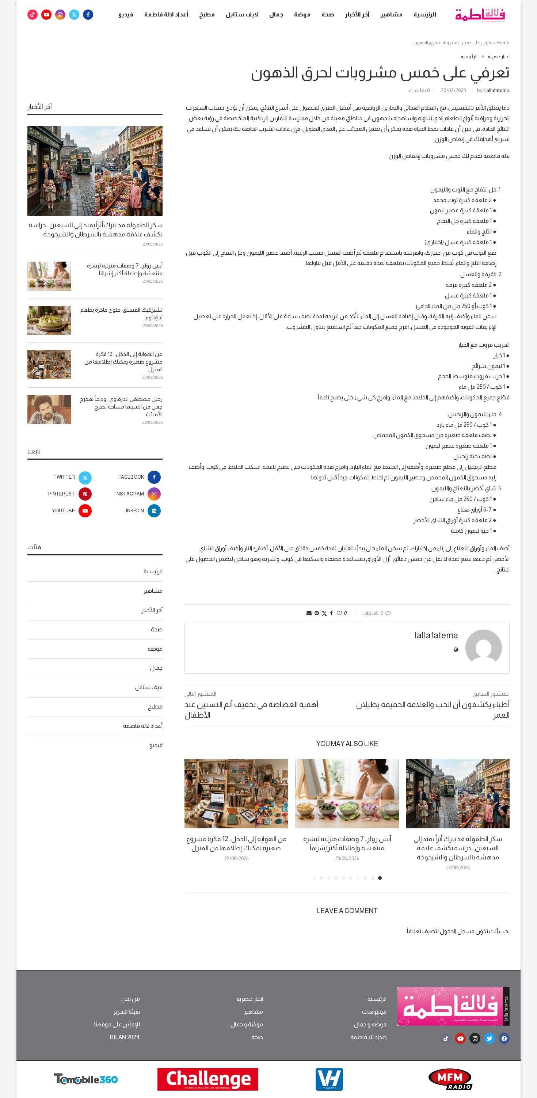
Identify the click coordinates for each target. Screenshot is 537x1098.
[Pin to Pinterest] (317, 613)
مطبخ (207, 14)
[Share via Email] (309, 613)
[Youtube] (46, 15)
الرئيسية (425, 14)
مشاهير (392, 14)
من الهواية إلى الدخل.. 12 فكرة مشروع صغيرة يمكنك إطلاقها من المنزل (123, 361)
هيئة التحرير (126, 1012)
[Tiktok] (32, 15)
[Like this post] (339, 613)
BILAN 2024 (125, 1037)
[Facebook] (88, 15)
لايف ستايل (242, 14)
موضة (302, 14)
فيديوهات (374, 1012)
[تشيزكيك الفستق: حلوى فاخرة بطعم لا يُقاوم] (49, 320)
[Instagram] (60, 15)
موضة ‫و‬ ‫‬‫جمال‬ (370, 1024)
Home (503, 42)
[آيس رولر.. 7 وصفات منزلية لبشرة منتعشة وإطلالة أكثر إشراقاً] (347, 793)
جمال (276, 14)
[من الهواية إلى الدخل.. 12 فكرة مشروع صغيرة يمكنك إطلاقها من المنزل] (236, 793)
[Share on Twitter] (324, 613)
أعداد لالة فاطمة (166, 14)
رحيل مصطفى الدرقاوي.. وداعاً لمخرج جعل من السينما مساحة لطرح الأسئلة (121, 406)
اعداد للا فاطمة (368, 1037)
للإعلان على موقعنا (117, 1024)
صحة (327, 14)
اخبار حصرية (249, 999)
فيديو (125, 14)
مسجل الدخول (457, 931)
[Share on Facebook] (331, 613)
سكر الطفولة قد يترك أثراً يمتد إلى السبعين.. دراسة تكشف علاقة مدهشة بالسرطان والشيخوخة (458, 848)
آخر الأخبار (357, 14)
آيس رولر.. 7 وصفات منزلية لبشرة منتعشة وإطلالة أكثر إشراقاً (125, 269)
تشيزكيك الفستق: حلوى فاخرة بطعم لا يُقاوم (121, 313)
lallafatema (497, 90)
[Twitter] (74, 15)
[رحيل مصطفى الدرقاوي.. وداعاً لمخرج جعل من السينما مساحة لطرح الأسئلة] (49, 409)
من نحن (130, 999)
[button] (194, 819)
